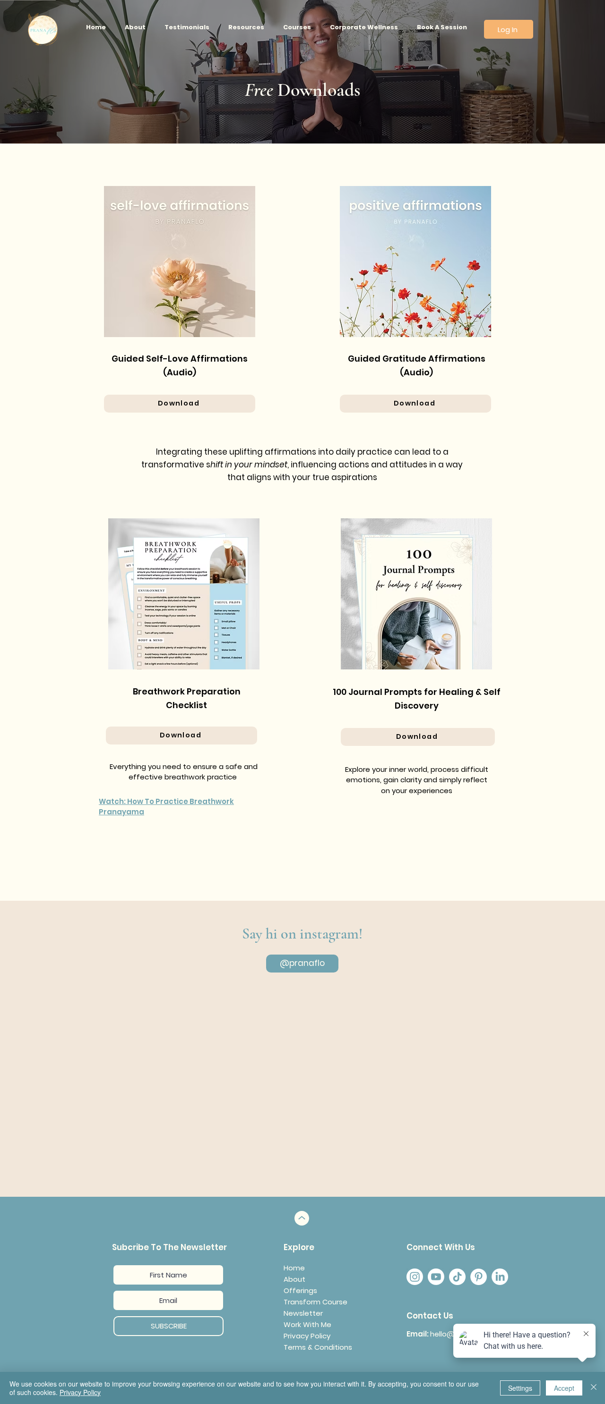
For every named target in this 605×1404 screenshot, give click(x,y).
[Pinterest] (478, 1277)
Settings (520, 1388)
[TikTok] (457, 1277)
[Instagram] (414, 1277)
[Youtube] (436, 1277)
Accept (564, 1388)
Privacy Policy (80, 1392)
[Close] (593, 1387)
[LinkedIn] (500, 1277)
